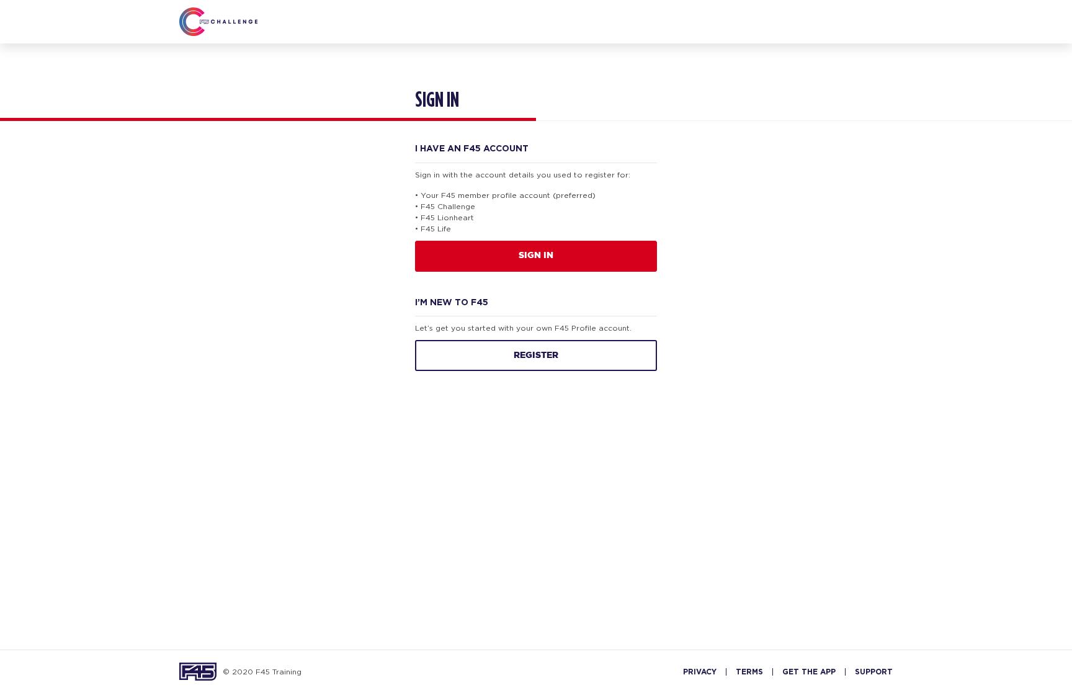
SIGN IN (536, 255)
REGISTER (536, 355)
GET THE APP (809, 672)
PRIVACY (700, 672)
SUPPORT (874, 672)
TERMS (749, 672)
